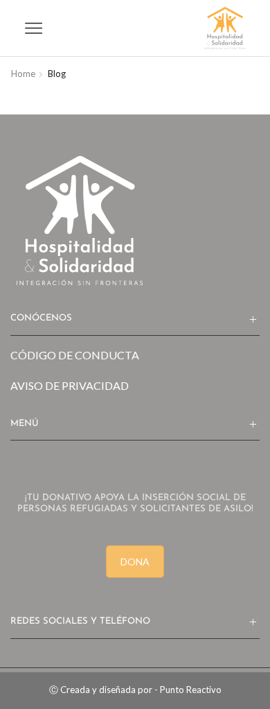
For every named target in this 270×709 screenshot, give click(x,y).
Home (23, 73)
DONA (135, 561)
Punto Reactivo (191, 689)
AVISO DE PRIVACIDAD (69, 385)
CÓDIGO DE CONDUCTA (74, 354)
